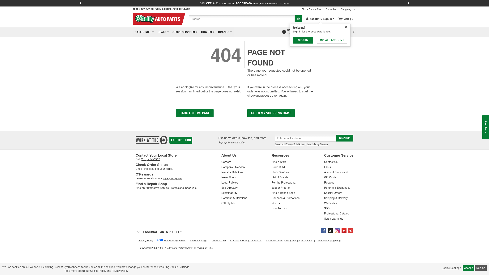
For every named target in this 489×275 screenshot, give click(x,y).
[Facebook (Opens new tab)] (323, 230)
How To (205, 32)
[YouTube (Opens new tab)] (344, 230)
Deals (161, 32)
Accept (468, 267)
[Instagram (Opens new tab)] (337, 230)
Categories (142, 32)
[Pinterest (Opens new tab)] (350, 230)
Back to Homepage (195, 113)
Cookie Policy (98, 270)
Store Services (182, 32)
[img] (346, 27)
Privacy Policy (120, 270)
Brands (223, 32)
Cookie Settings (451, 267)
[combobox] (242, 18)
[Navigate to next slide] (408, 3)
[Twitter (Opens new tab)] (330, 230)
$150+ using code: (244, 3)
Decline (480, 267)
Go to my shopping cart (271, 113)
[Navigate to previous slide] (80, 3)
